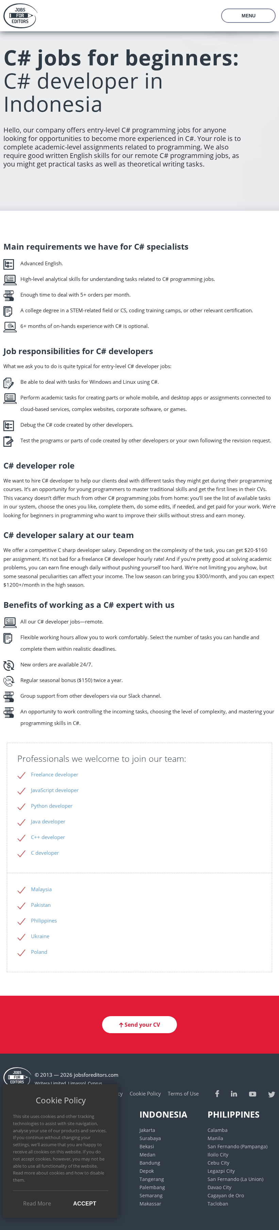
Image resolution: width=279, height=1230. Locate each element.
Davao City (219, 1187)
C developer (45, 852)
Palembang (152, 1187)
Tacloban (218, 1203)
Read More (37, 1203)
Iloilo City (218, 1154)
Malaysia (41, 889)
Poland (39, 951)
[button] (139, 1024)
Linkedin (234, 1094)
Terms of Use (183, 1093)
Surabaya (150, 1138)
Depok (147, 1171)
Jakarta (147, 1130)
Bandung (150, 1163)
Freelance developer (54, 774)
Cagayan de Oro (226, 1195)
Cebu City (218, 1163)
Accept (84, 1204)
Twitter (272, 1093)
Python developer (51, 805)
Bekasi (147, 1146)
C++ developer (48, 837)
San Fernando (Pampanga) (237, 1146)
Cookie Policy (145, 1093)
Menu (249, 15)
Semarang (151, 1195)
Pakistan (41, 904)
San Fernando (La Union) (235, 1179)
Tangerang (152, 1179)
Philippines (44, 920)
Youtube (252, 1093)
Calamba (218, 1130)
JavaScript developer (55, 790)
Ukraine (40, 936)
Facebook (217, 1093)
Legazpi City (221, 1171)
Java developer (48, 821)
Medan (147, 1154)
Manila (215, 1138)
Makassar (150, 1203)
